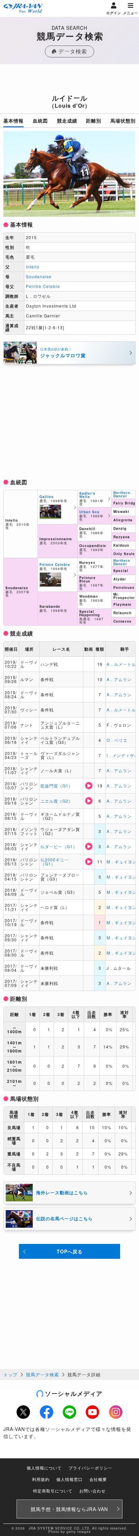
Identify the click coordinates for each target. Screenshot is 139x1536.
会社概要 (98, 1479)
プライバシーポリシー (90, 1467)
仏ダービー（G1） (58, 846)
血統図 (40, 120)
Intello (32, 266)
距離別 (93, 120)
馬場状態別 (123, 120)
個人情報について (44, 1467)
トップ (10, 1374)
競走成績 (67, 120)
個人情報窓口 (69, 1479)
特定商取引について (53, 1490)
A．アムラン (119, 679)
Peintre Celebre (43, 286)
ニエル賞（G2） (56, 801)
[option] (69, 174)
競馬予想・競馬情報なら (69, 1509)
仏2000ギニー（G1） (54, 861)
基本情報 (13, 120)
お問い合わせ (92, 1490)
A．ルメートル (121, 664)
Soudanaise (39, 276)
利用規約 (41, 1479)
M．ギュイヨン (122, 861)
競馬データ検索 (42, 1374)
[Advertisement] (69, 81)
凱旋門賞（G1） (56, 785)
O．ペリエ (117, 740)
